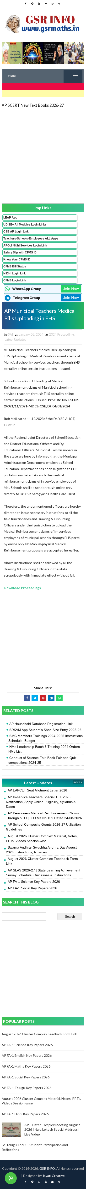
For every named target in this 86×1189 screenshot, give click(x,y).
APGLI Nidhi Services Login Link (25, 245)
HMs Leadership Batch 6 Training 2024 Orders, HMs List (44, 749)
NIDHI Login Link (14, 273)
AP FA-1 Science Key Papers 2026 (34, 881)
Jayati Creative (54, 1176)
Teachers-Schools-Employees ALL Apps (30, 238)
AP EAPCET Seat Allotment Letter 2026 (37, 790)
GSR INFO (47, 1168)
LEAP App (10, 217)
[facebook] (25, 3)
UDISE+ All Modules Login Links (25, 224)
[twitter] (45, 3)
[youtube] (39, 3)
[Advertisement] (43, 155)
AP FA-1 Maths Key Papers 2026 (26, 1066)
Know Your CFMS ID (16, 259)
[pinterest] (59, 3)
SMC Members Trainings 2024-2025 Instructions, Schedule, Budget (46, 738)
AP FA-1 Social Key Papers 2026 (32, 888)
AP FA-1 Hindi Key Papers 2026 (25, 1114)
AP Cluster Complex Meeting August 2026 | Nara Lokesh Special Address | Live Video (52, 1129)
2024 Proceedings (62, 334)
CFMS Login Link (14, 280)
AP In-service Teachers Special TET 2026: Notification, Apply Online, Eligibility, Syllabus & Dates (41, 802)
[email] (52, 1181)
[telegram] (32, 3)
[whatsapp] (52, 3)
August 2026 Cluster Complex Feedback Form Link (39, 1034)
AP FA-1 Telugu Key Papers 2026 (26, 1088)
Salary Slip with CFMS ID (20, 252)
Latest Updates (15, 339)
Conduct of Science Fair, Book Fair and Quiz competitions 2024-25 (42, 760)
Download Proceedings (22, 588)
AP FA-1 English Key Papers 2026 (27, 1055)
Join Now (71, 288)
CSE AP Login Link (16, 231)
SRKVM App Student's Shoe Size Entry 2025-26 (45, 730)
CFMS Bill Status (14, 266)
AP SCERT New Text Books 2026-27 (33, 105)
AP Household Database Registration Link (41, 724)
